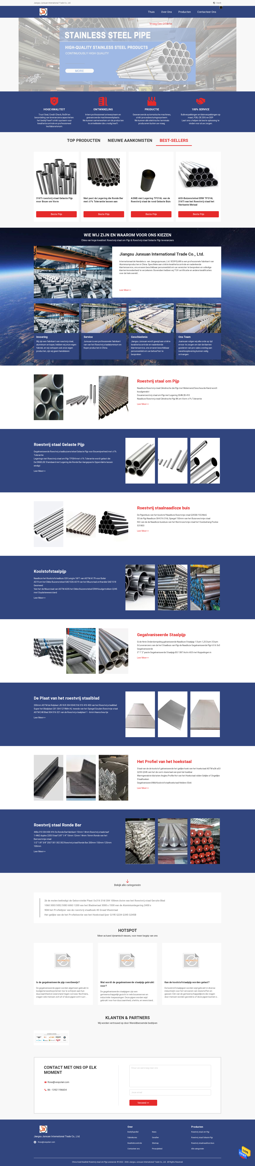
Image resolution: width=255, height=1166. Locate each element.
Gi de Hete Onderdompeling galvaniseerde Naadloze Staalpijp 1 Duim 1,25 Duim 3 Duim (177, 642)
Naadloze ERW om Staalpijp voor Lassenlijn (149, 200)
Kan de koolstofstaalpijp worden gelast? (187, 982)
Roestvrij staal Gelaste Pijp (59, 444)
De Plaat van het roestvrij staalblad (66, 698)
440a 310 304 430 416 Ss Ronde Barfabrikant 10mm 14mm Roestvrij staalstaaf (71, 832)
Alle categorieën (197, 1149)
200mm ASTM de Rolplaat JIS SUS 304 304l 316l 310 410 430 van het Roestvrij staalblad (75, 705)
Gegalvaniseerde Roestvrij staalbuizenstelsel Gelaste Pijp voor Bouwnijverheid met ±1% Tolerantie (75, 453)
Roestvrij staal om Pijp (158, 381)
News (154, 1132)
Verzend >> (143, 1102)
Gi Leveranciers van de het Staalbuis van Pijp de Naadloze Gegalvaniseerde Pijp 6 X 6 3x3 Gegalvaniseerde (178, 647)
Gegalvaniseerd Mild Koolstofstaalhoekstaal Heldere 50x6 (164, 783)
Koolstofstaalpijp (50, 571)
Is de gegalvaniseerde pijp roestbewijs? (58, 982)
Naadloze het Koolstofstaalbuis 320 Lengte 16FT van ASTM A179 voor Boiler (70, 578)
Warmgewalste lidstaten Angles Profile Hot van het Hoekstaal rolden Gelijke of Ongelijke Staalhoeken (178, 777)
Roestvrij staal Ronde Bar (57, 825)
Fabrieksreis (132, 1138)
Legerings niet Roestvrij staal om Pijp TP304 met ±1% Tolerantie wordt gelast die (54, 201)
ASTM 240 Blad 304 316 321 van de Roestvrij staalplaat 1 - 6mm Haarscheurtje (71, 712)
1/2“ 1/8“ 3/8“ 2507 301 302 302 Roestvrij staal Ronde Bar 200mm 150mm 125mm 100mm (73, 844)
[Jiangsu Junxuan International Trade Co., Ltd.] (43, 12)
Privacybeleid (157, 1149)
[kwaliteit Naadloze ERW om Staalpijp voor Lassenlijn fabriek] (151, 174)
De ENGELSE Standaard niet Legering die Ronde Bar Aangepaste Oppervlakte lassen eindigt (103, 201)
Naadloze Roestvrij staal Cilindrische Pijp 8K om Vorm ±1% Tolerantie (169, 399)
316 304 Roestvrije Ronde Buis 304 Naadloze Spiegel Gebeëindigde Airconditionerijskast (93, 910)
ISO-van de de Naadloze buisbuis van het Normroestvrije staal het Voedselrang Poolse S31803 (177, 524)
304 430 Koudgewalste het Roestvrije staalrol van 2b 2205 (76, 914)
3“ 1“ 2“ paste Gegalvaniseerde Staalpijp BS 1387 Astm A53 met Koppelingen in (174, 652)
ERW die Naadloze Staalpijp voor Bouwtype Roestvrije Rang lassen (196, 200)
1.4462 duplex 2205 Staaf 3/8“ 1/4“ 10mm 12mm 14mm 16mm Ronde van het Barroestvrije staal (70, 837)
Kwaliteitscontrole (135, 1143)
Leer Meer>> (125, 290)
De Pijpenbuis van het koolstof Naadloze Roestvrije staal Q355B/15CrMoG (172, 515)
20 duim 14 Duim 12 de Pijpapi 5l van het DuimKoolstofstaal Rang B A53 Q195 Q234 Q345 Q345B (97, 905)
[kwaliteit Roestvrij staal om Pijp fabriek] (127, 54)
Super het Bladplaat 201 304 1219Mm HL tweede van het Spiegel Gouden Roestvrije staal (76, 709)
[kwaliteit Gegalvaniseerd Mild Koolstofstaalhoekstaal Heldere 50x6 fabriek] (113, 778)
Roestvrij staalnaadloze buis (163, 508)
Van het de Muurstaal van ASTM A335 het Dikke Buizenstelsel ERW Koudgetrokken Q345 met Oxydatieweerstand (75, 591)
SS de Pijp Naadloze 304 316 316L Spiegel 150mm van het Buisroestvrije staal (173, 518)
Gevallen (155, 1138)
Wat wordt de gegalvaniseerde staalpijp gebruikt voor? (127, 984)
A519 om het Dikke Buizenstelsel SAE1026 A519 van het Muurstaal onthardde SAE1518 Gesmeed (75, 584)
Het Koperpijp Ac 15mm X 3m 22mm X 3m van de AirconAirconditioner (83, 900)
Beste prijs (56, 214)
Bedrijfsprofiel (133, 1132)
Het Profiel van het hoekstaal (164, 761)
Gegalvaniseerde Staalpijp (161, 634)
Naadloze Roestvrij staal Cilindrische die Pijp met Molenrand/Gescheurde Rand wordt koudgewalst (177, 390)
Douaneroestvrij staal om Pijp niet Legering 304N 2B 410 (163, 395)
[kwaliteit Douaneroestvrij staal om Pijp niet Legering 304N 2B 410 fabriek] (81, 397)
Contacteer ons (134, 1149)
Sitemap (155, 1143)
